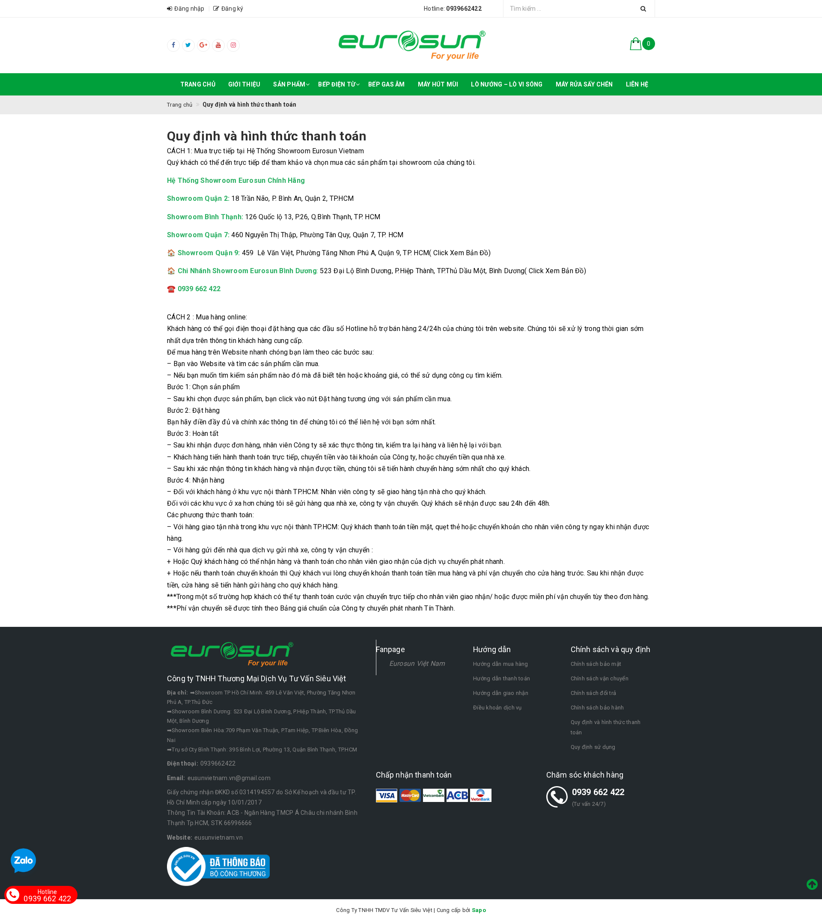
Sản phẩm (289, 84)
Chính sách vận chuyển (599, 678)
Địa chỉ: (177, 692)
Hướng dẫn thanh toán (501, 678)
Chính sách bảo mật (596, 664)
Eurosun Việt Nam (417, 663)
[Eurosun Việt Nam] (411, 45)
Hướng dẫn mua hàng (500, 664)
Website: (179, 837)
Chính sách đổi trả (593, 693)
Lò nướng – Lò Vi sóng (506, 84)
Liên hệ (637, 84)
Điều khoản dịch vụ (497, 707)
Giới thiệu (244, 84)
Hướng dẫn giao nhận (500, 693)
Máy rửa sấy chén (584, 84)
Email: (176, 778)
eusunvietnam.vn (218, 837)
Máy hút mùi (438, 84)
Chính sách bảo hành (597, 707)
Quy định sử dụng (593, 747)
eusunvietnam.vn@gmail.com (229, 778)
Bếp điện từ (336, 84)
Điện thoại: (182, 763)
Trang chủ (197, 84)
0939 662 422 (598, 792)
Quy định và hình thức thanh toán (606, 727)
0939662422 (218, 763)
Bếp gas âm (386, 84)
